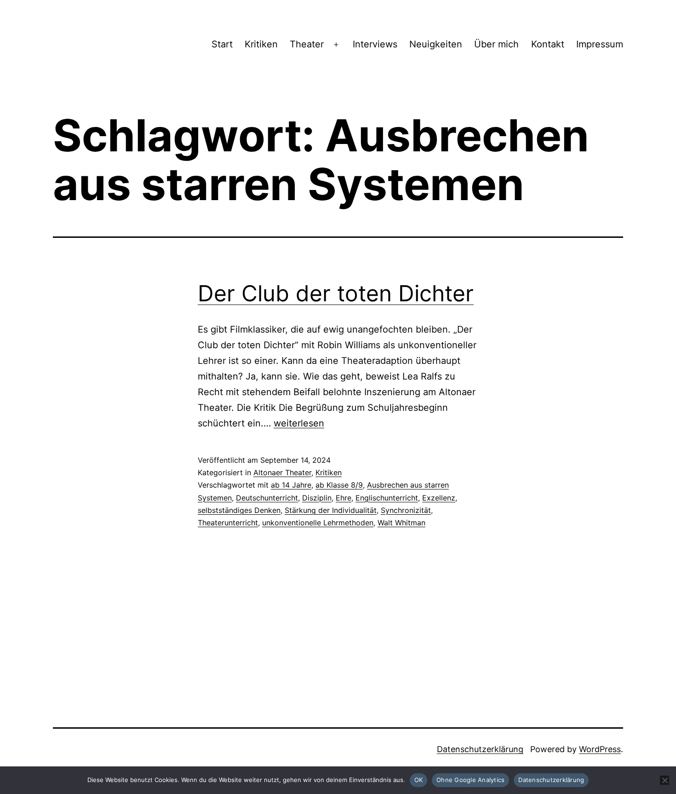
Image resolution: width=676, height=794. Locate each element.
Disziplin (317, 497)
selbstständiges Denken (239, 510)
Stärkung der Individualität (331, 510)
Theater (307, 44)
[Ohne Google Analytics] (664, 780)
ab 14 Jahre (291, 484)
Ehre (343, 497)
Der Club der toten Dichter (336, 293)
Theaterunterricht (228, 522)
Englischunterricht (386, 497)
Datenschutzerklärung (480, 749)
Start (222, 44)
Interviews (375, 44)
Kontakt (547, 44)
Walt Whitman (401, 522)
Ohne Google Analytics (470, 779)
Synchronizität (406, 510)
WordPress (600, 749)
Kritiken (261, 44)
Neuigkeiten (435, 44)
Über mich (496, 44)
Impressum (599, 44)
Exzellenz (438, 497)
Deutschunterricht (267, 497)
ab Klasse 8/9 (339, 484)
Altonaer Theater (282, 472)
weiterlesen (299, 423)
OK (418, 779)
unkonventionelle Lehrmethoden (317, 522)
